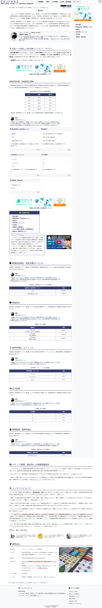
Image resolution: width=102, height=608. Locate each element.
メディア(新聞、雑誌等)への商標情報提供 (22, 229)
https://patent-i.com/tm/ (42, 494)
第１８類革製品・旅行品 (33, 338)
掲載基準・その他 (75, 596)
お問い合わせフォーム (35, 479)
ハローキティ (15, 162)
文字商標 (55, 1)
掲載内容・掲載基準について (19, 231)
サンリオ (35, 7)
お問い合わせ (37, 526)
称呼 (48, 1)
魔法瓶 (13, 7)
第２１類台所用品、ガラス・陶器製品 (32, 330)
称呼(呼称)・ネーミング (17, 154)
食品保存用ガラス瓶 (17, 140)
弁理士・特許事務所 (66, 1)
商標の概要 (15, 216)
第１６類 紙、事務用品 (49, 137)
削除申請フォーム (56, 524)
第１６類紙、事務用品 (32, 334)
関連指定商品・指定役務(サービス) (20, 129)
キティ (13, 166)
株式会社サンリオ (44, 7)
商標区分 (45, 129)
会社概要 (73, 598)
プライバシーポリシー (76, 603)
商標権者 (41, 1)
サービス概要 (74, 591)
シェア (69, 5)
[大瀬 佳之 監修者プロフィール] (29, 34)
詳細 (38, 149)
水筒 (13, 137)
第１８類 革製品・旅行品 (49, 140)
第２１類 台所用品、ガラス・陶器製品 (24, 7)
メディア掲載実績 (75, 593)
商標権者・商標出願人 (17, 180)
